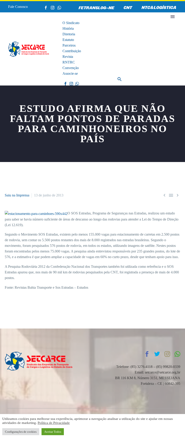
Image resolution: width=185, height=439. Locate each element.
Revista (67, 57)
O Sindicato (70, 23)
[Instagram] (52, 7)
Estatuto (68, 40)
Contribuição (71, 51)
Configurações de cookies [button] (21, 431)
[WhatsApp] (59, 7)
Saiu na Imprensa (17, 195)
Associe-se (70, 73)
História (68, 28)
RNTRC (68, 62)
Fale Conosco (18, 7)
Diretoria (68, 34)
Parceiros (69, 45)
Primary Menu (173, 16)
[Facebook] (45, 7)
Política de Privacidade (54, 423)
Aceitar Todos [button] (52, 431)
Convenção (70, 68)
